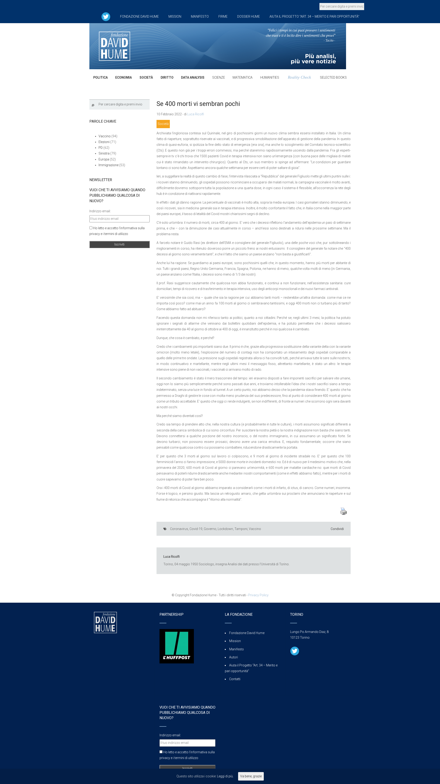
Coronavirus (179, 529)
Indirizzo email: (100, 211)
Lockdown (225, 529)
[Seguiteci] (105, 16)
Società (163, 124)
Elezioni (104, 142)
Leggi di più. (225, 776)
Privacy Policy (258, 595)
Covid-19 (196, 529)
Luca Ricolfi (195, 114)
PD (101, 147)
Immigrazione (108, 165)
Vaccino (255, 529)
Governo (210, 529)
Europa (104, 159)
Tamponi (241, 529)
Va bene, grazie (251, 776)
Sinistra (104, 153)
